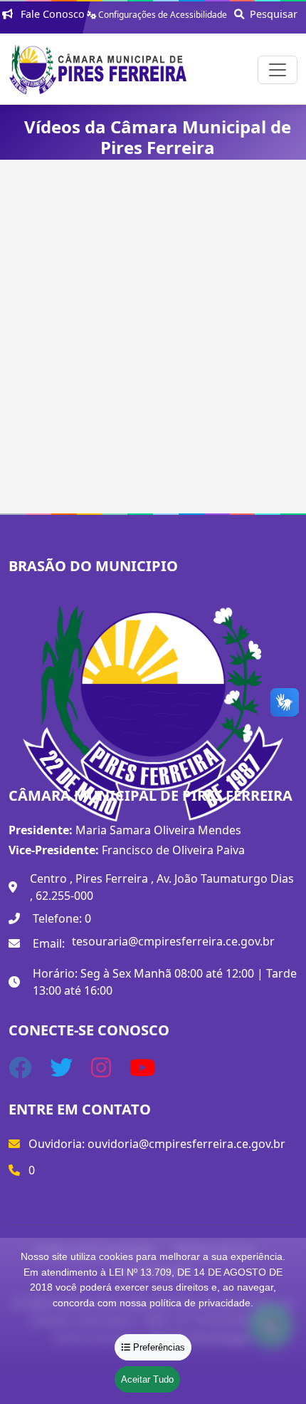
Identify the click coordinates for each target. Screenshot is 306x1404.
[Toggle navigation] (277, 70)
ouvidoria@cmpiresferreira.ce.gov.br (186, 1144)
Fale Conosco (51, 14)
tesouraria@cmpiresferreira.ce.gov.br (173, 941)
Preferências (157, 1347)
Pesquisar (270, 14)
